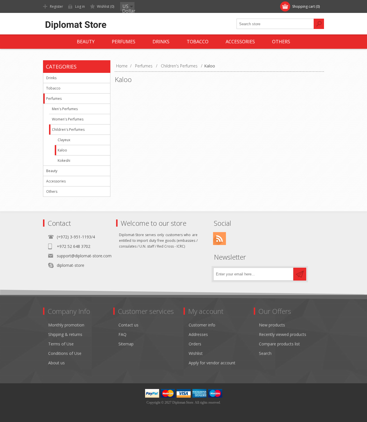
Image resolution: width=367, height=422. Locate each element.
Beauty (51, 170)
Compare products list (279, 344)
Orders (195, 344)
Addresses (198, 334)
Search (265, 353)
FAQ (122, 334)
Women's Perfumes (67, 119)
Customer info (202, 325)
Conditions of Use (64, 353)
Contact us (128, 325)
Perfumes (54, 98)
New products (272, 325)
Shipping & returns (65, 334)
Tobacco (53, 88)
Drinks (51, 77)
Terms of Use (61, 344)
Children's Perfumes (68, 129)
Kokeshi (64, 160)
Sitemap (126, 344)
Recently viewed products (282, 334)
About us (56, 362)
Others (51, 191)
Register (56, 6)
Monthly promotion (66, 325)
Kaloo (62, 150)
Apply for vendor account (212, 362)
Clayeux (64, 139)
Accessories (56, 181)
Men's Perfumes (65, 108)
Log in (80, 6)
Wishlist (196, 353)
